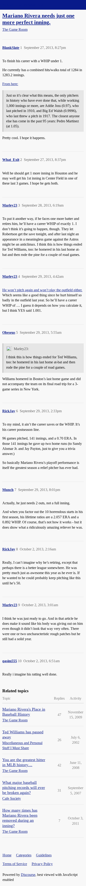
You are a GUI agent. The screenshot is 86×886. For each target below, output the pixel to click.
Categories (23, 855)
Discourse (28, 875)
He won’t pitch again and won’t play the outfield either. (42, 290)
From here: (10, 84)
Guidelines (44, 855)
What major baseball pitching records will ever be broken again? (23, 787)
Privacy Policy (42, 864)
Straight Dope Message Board (24, 5)
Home (7, 855)
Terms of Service (15, 864)
